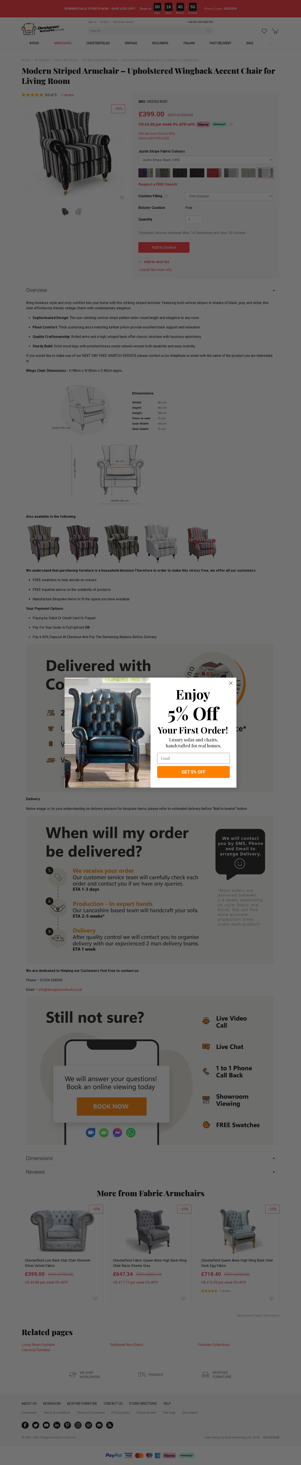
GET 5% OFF (194, 772)
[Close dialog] (231, 683)
